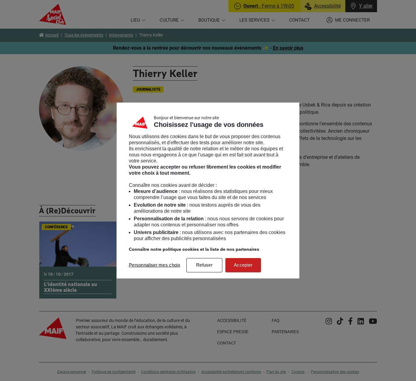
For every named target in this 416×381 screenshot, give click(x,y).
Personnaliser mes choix (154, 264)
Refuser (204, 264)
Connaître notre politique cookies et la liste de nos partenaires (194, 249)
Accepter (243, 264)
